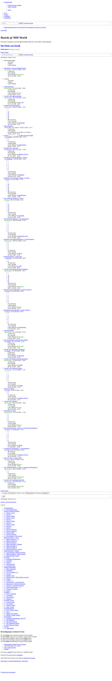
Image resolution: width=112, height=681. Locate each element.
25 (8, 118)
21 (8, 112)
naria (8, 179)
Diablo (20, 365)
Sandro (9, 341)
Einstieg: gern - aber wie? (11, 148)
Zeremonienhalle (8, 330)
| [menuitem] (15, 661)
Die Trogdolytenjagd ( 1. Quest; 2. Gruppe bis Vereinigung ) (21, 467)
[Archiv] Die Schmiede (10, 401)
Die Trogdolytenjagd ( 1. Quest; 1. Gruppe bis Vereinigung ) (21, 428)
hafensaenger (22, 145)
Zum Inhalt (4, 30)
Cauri (8, 390)
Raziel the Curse (23, 236)
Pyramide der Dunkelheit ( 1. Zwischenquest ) (17, 448)
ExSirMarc (22, 123)
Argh (20, 266)
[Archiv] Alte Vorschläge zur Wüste (14, 480)
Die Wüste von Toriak (10, 45)
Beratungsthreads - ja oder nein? (13, 256)
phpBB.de (20, 655)
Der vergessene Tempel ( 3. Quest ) (14, 198)
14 (8, 208)
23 (8, 115)
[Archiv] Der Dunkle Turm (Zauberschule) (16, 359)
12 (8, 204)
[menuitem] (14, 5)
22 (8, 113)
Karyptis (9, 149)
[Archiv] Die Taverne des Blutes (13, 368)
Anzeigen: (5, 493)
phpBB (10, 652)
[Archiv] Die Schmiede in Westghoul (14, 349)
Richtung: (39, 493)
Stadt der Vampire (9, 388)
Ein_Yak (21, 102)
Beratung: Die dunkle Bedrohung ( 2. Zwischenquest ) (19, 239)
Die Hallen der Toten (10, 410)
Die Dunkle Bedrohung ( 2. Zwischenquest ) (16, 219)
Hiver (20, 253)
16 (8, 211)
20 (8, 184)
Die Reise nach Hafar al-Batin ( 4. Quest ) (15, 157)
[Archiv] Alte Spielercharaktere (12, 96)
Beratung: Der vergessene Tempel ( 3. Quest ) (16, 178)
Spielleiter (9, 137)
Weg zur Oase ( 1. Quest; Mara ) (13, 458)
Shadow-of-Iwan (23, 154)
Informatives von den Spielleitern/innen (15, 68)
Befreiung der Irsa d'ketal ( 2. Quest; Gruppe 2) (17, 310)
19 (8, 275)
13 (8, 206)
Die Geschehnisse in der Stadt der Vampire (16, 340)
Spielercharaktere (9, 86)
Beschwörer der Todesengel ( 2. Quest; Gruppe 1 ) (18, 289)
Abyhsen (11, 49)
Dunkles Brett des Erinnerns (12, 105)
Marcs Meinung (8, 126)
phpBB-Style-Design (29, 658)
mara (20, 93)
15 (8, 209)
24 (8, 116)
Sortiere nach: (21, 493)
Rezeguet (9, 258)
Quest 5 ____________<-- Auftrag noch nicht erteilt (18, 135)
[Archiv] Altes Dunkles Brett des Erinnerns (16, 269)
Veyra (8, 291)
